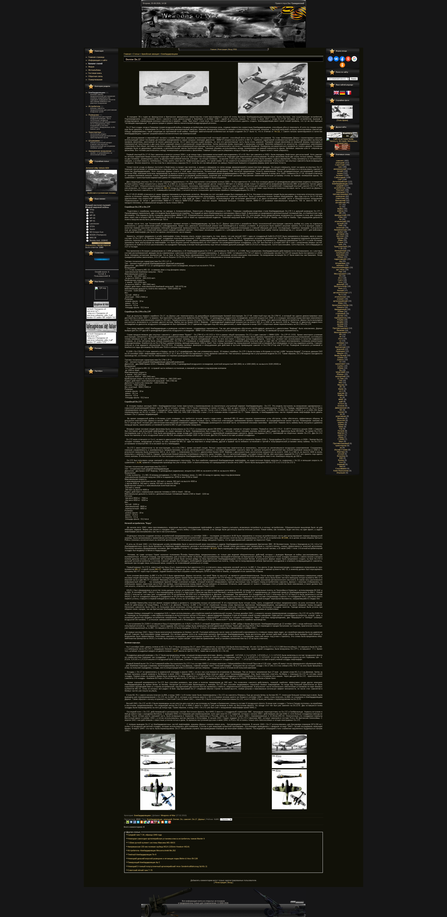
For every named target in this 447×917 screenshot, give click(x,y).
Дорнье (201, 819)
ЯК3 (340, 383)
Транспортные (95, 132)
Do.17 (194, 819)
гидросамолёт (340, 259)
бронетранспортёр (340, 305)
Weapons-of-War (168, 815)
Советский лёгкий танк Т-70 (140, 870)
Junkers (340, 360)
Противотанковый (341, 443)
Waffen (340, 209)
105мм (340, 257)
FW (340, 381)
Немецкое (340, 351)
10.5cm (341, 404)
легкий (340, 171)
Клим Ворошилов (341, 471)
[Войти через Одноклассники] (342, 65)
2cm (341, 462)
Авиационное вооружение (100, 151)
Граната (340, 307)
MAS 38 (93, 238)
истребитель (339, 188)
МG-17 (138, 569)
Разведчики (94, 115)
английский (340, 202)
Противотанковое (340, 328)
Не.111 (277, 131)
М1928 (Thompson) (98, 235)
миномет (340, 265)
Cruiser (340, 242)
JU (340, 362)
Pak (340, 272)
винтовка (340, 255)
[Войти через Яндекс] (348, 58)
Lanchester (94, 224)
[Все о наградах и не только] (342, 149)
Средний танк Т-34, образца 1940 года (145, 835)
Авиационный (340, 309)
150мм (340, 326)
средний (339, 186)
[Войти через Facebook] (342, 58)
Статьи (136, 54)
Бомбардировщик (154, 819)
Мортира (341, 452)
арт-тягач (340, 269)
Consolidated (340, 468)
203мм (341, 424)
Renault (340, 290)
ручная (340, 324)
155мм (340, 368)
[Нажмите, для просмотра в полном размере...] (174, 104)
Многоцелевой (340, 332)
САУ (340, 179)
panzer (341, 435)
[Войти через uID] (330, 58)
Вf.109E (285, 538)
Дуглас (340, 316)
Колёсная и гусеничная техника (101, 193)
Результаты (90, 245)
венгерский (340, 376)
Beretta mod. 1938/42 (99, 240)
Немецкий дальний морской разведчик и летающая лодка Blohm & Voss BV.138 (163, 858)
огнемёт (340, 299)
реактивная (341, 416)
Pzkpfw (340, 320)
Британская (340, 347)
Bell (340, 466)
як (340, 337)
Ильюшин (341, 473)
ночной (341, 454)
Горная (341, 412)
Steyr (341, 441)
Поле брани (342, 120)
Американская (340, 230)
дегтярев (340, 234)
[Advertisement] (223, 811)
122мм (340, 357)
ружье (340, 232)
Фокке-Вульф (340, 355)
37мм (340, 217)
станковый (340, 313)
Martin (340, 389)
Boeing (341, 460)
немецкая (340, 192)
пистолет (340, 236)
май (341, 401)
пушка (340, 173)
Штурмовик (340, 263)
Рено (340, 288)
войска (340, 211)
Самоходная (339, 177)
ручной (340, 223)
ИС (340, 387)
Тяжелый (340, 190)
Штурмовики (94, 141)
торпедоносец (340, 318)
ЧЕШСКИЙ (340, 372)
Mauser (340, 353)
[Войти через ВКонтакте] (336, 58)
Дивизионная (341, 408)
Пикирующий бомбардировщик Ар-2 (144, 862)
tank (340, 244)
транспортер (340, 445)
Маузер (341, 385)
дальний (340, 284)
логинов (340, 406)
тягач (340, 282)
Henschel (341, 420)
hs (341, 397)
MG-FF (158, 569)
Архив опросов (104, 245)
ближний (341, 464)
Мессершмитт (340, 274)
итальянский (340, 221)
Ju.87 (175, 651)
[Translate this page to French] (348, 95)
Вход (230, 49)
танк (340, 167)
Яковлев (340, 330)
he (340, 219)
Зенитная (340, 228)
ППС (92, 212)
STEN (92, 226)
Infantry (341, 422)
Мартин (341, 433)
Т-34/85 (341, 439)
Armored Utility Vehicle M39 (97, 168)
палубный (340, 253)
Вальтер (341, 418)
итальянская (340, 297)
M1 (341, 410)
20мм (340, 240)
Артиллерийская (340, 182)
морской (340, 349)
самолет (187, 819)
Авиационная (340, 251)
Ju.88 (139, 462)
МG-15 (167, 188)
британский (340, 200)
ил (341, 448)
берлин (340, 238)
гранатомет (340, 364)
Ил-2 (340, 278)
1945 (340, 225)
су (340, 341)
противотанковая (340, 194)
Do (181, 819)
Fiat (340, 429)
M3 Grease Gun (96, 232)
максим (341, 393)
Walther (341, 395)
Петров (341, 431)
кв (341, 414)
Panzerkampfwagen (340, 267)
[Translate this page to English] (336, 95)
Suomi (92, 229)
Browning (341, 456)
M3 (340, 334)
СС (340, 205)
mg (340, 261)
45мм (340, 303)
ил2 (340, 345)
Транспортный (340, 246)
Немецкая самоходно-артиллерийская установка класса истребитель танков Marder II (166, 839)
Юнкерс (340, 374)
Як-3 (340, 295)
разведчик (340, 196)
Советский (340, 165)
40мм (340, 427)
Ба (340, 370)
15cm (340, 339)
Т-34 (340, 249)
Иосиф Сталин (340, 450)
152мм (340, 311)
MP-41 (92, 221)
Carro (340, 280)
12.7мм (340, 378)
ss (340, 207)
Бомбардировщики (97, 92)
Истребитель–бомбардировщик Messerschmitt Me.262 (152, 850)
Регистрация (222, 49)
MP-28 (92, 215)
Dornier (176, 819)
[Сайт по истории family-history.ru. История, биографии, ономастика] (342, 143)
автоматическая (340, 293)
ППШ (92, 210)
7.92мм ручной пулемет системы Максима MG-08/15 (151, 843)
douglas (340, 322)
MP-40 (92, 218)
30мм (340, 437)
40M (341, 458)
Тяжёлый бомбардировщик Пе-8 (142, 854)
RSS (235, 49)
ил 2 (341, 391)
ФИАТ (340, 399)
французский (340, 215)
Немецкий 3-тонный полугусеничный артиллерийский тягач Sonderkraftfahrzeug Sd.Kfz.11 (167, 866)
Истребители (94, 106)
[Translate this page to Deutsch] (342, 95)
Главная (213, 49)
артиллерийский (340, 301)
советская (340, 198)
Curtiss (340, 366)
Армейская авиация (150, 54)
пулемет (340, 175)
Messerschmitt (340, 286)
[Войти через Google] (354, 59)
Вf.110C (214, 548)
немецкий (167, 819)
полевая (340, 343)
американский (340, 169)
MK (340, 213)
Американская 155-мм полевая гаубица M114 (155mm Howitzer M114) (158, 847)
